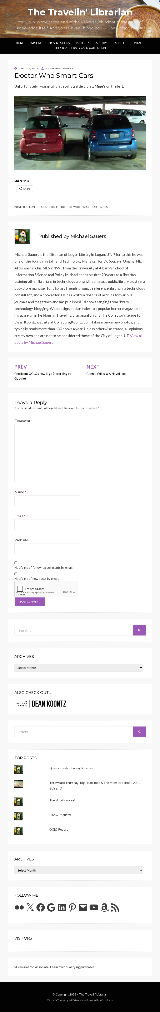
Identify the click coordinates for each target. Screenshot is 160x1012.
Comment (23, 420)
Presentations (59, 43)
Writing (36, 43)
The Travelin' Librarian (80, 12)
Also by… (102, 43)
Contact (137, 43)
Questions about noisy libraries (71, 768)
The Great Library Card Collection (80, 47)
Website (21, 540)
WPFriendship (77, 1000)
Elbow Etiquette (60, 815)
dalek (55, 206)
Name (20, 492)
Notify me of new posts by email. (36, 578)
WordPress (106, 1000)
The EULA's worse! (62, 800)
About (119, 43)
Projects (83, 43)
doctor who (70, 206)
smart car (89, 206)
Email (19, 516)
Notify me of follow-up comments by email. (43, 567)
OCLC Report (58, 829)
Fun (32, 206)
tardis (103, 206)
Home (20, 43)
